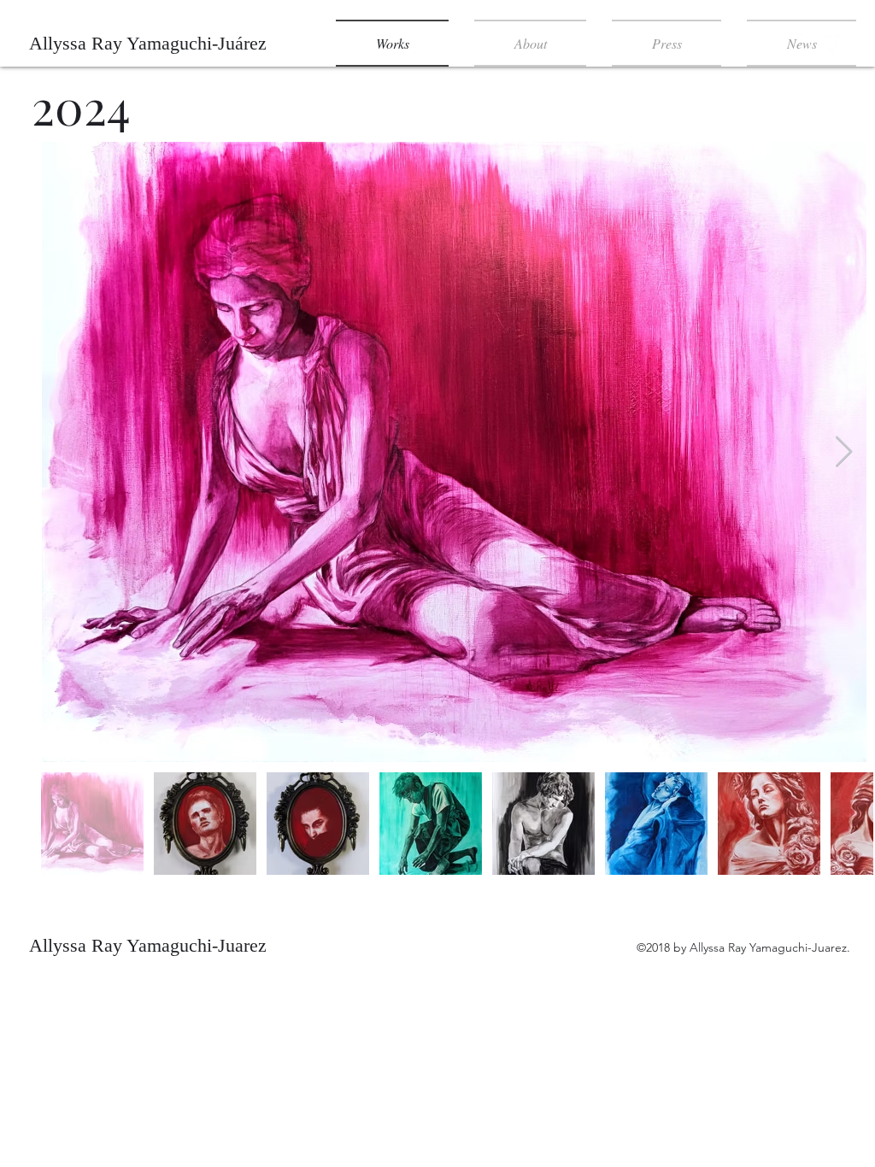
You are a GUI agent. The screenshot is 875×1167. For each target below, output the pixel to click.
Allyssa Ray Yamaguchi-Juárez (148, 43)
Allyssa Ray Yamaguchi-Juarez (148, 945)
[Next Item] (844, 452)
